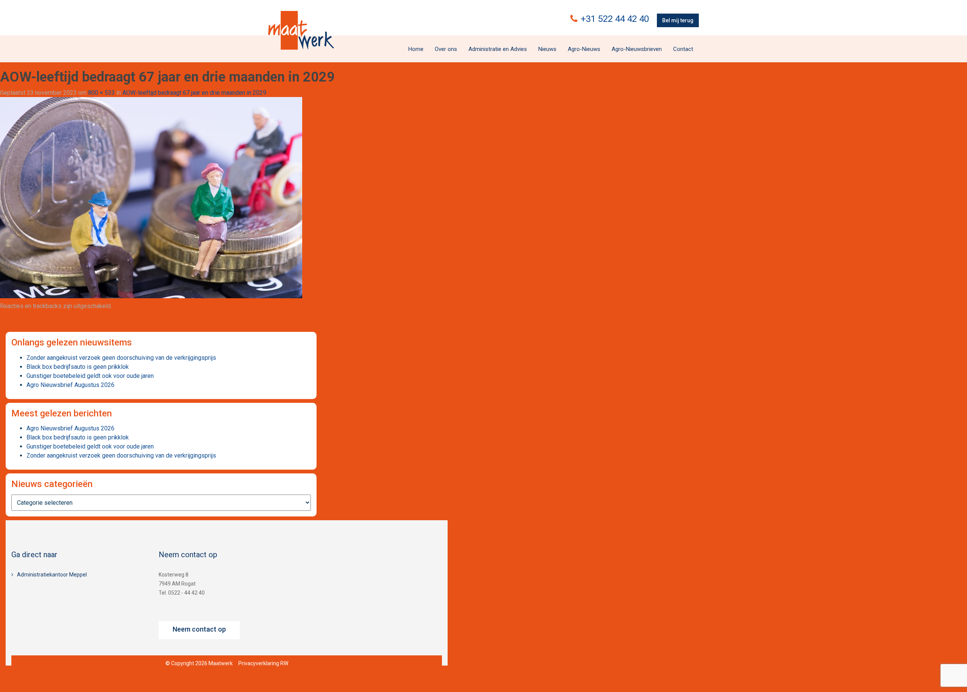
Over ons (446, 49)
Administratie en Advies (497, 49)
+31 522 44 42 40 (615, 19)
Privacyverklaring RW (263, 663)
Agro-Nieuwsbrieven (637, 49)
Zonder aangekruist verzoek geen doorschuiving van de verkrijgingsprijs (121, 357)
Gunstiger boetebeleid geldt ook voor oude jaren (90, 375)
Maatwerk (301, 30)
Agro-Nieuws (584, 49)
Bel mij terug (678, 20)
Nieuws (547, 49)
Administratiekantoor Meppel (52, 575)
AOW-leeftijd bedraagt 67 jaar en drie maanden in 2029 (194, 92)
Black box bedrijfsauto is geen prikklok (77, 366)
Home (415, 49)
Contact (683, 49)
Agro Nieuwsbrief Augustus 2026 (70, 384)
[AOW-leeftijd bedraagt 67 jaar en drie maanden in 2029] (151, 197)
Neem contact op (199, 629)
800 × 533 (101, 92)
